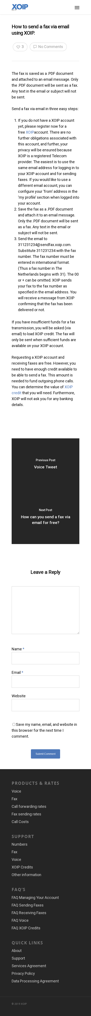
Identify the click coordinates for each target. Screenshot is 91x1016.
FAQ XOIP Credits (26, 928)
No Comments (50, 46)
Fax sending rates (26, 814)
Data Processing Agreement (35, 981)
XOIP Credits (22, 867)
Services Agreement (29, 966)
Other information (26, 874)
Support (18, 958)
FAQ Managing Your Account (35, 897)
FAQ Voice (20, 920)
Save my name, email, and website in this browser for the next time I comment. (44, 730)
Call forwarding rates (29, 806)
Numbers (20, 844)
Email (17, 672)
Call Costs (20, 821)
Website (19, 696)
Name (18, 649)
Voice (16, 791)
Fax (14, 799)
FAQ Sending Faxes (28, 905)
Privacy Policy (23, 973)
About (17, 950)
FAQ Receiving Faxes (29, 913)
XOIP (30, 132)
